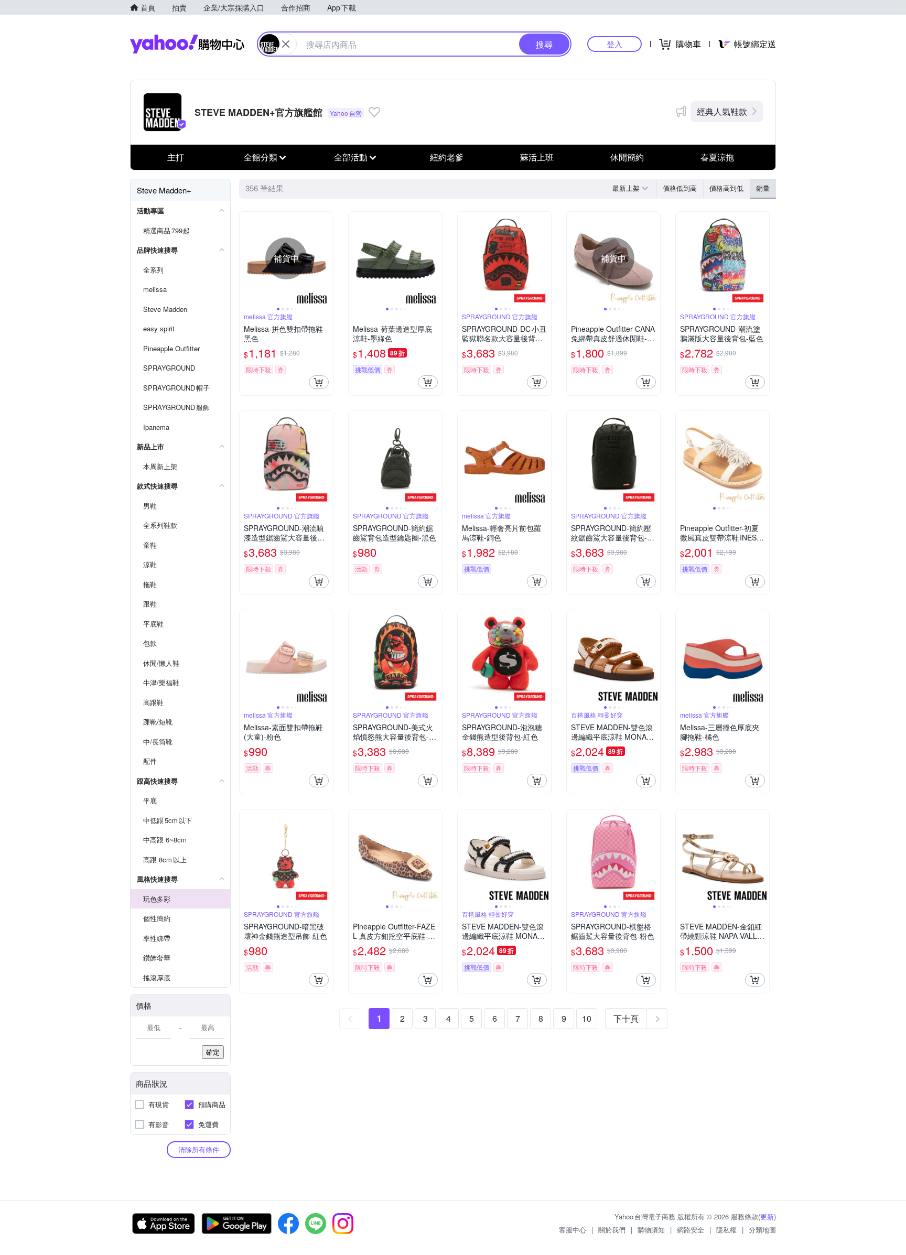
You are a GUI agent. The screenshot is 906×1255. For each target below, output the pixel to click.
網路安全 (690, 1230)
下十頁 (626, 1018)
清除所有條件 (198, 1149)
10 (586, 1018)
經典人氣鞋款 (722, 111)
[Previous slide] (246, 258)
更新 (767, 1216)
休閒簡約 (627, 157)
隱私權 (726, 1230)
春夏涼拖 (717, 157)
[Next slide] (326, 258)
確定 (213, 1052)
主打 (175, 157)
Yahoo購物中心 (187, 44)
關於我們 (611, 1230)
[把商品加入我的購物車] (319, 382)
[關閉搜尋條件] (285, 44)
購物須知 (651, 1230)
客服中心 (572, 1230)
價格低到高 (680, 188)
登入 (614, 43)
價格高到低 (726, 188)
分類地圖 (762, 1230)
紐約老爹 (446, 157)
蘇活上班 (537, 157)
